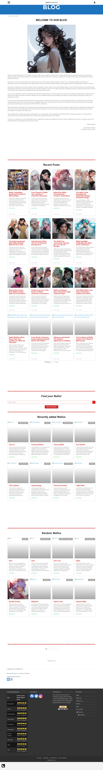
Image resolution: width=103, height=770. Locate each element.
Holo (33, 561)
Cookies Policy (46, 757)
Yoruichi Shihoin (37, 445)
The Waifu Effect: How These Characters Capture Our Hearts (84, 292)
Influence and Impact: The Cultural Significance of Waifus (62, 339)
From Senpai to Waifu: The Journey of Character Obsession (39, 194)
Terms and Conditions (62, 757)
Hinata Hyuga (36, 485)
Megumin (34, 602)
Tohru (8, 745)
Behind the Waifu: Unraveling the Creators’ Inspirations (62, 194)
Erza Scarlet (80, 445)
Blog (77, 706)
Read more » (12, 208)
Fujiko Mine (80, 485)
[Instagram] (41, 696)
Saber (78, 561)
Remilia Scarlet (14, 602)
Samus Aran (58, 602)
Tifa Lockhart (14, 485)
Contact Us (79, 701)
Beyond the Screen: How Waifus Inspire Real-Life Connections (17, 292)
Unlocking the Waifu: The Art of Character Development (39, 243)
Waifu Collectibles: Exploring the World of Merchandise (17, 194)
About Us (79, 698)
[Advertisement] (51, 145)
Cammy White (59, 445)
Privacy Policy (39, 757)
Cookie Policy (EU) (53, 757)
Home (9, 16)
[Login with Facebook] (8, 679)
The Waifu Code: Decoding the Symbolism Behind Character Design (83, 194)
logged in (16, 673)
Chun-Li (12, 445)
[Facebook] (32, 696)
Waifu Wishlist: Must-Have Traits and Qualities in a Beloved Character (17, 339)
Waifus (13, 16)
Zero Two (57, 561)
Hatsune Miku (81, 602)
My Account (79, 709)
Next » (57, 362)
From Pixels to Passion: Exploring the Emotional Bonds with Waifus (40, 339)
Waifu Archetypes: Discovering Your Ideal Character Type (62, 292)
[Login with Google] (11, 679)
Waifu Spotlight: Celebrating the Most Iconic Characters (84, 243)
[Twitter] (36, 696)
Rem (10, 561)
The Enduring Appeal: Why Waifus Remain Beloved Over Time (17, 243)
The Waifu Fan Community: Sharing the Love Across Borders (61, 243)
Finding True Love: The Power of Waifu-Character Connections (40, 292)
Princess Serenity (60, 485)
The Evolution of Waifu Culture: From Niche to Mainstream (84, 339)
